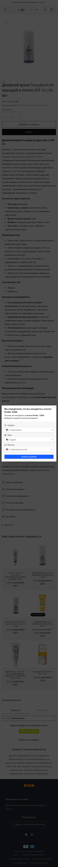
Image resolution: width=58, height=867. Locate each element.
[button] (29, 430)
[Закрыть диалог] (54, 407)
